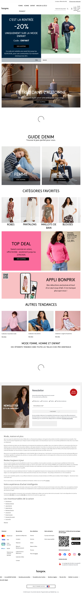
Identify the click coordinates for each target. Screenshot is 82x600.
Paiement (18, 543)
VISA (8, 539)
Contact (18, 560)
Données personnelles (67, 418)
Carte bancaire (9, 544)
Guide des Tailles (20, 557)
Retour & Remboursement (20, 547)
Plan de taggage (34, 553)
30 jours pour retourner (75, 1)
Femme (32, 535)
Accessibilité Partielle (10, 577)
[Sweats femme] (21, 251)
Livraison (18, 539)
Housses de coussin (10, 517)
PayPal (8, 548)
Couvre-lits (8, 519)
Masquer (6, 522)
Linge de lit (8, 512)
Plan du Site (62, 577)
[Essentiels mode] (14, 324)
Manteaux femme (9, 510)
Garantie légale (4, 580)
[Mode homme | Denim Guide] (61, 165)
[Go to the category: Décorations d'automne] (41, 85)
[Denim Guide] (21, 165)
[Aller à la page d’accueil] (10, 8)
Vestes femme (8, 508)
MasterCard (9, 536)
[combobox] (60, 8)
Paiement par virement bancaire (10, 553)
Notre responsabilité (49, 539)
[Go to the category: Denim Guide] (41, 138)
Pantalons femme (9, 504)
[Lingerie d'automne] (67, 324)
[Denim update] (41, 324)
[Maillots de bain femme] (49, 213)
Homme (32, 539)
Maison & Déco (33, 546)
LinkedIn (47, 480)
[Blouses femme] (68, 211)
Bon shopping (21, 46)
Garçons (45, 60)
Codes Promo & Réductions (19, 552)
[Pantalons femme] (30, 211)
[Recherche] (67, 8)
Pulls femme (8, 501)
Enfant (31, 543)
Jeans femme (8, 506)
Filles (36, 60)
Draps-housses (8, 515)
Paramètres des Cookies (39, 577)
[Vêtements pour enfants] (21, 38)
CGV (1, 577)
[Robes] (11, 211)
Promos (32, 550)
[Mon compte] (71, 8)
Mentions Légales (52, 577)
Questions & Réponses (21, 535)
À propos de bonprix (49, 535)
